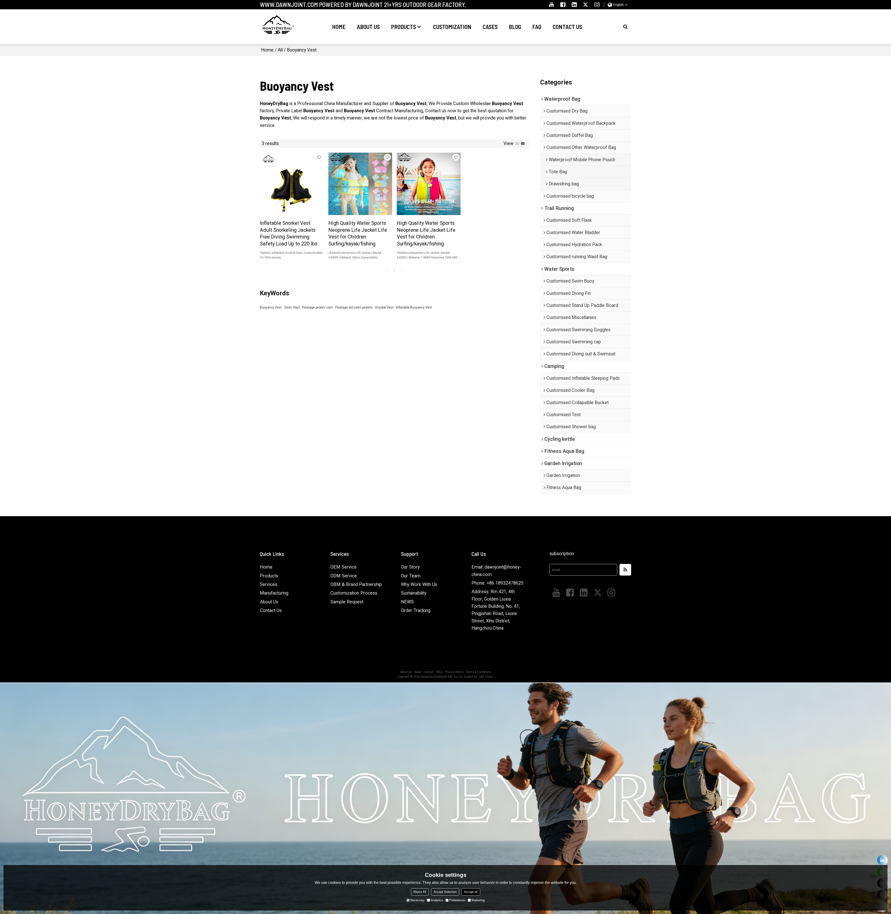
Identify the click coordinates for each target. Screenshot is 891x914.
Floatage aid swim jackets (354, 307)
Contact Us (567, 26)
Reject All (419, 892)
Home (338, 26)
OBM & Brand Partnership (356, 584)
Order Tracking (415, 610)
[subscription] (625, 570)
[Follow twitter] (585, 4)
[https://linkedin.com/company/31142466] (882, 860)
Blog (515, 26)
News (417, 672)
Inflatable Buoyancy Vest (414, 307)
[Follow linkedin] (574, 4)
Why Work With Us (419, 584)
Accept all (471, 892)
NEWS (407, 602)
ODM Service (343, 576)
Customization (452, 26)
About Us (368, 26)
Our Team (410, 576)
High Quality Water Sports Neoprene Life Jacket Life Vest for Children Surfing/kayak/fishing (357, 233)
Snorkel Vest (384, 307)
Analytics (437, 900)
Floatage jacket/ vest (317, 307)
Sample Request (346, 602)
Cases (490, 26)
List (517, 143)
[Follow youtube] (551, 4)
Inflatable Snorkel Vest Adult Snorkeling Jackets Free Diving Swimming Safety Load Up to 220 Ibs (288, 233)
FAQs (439, 672)
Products (403, 26)
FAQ (536, 26)
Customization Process (353, 593)
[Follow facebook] (562, 4)
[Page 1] (386, 270)
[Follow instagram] (597, 4)
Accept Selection (445, 892)
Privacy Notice (454, 672)
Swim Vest (292, 307)
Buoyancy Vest (271, 307)
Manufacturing (274, 593)
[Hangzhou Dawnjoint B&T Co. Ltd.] (277, 26)
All (280, 50)
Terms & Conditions (478, 672)
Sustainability (413, 593)
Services (268, 584)
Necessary (417, 900)
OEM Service (343, 567)
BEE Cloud (485, 676)
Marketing (478, 900)
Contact (429, 672)
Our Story (410, 567)
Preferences (457, 900)
